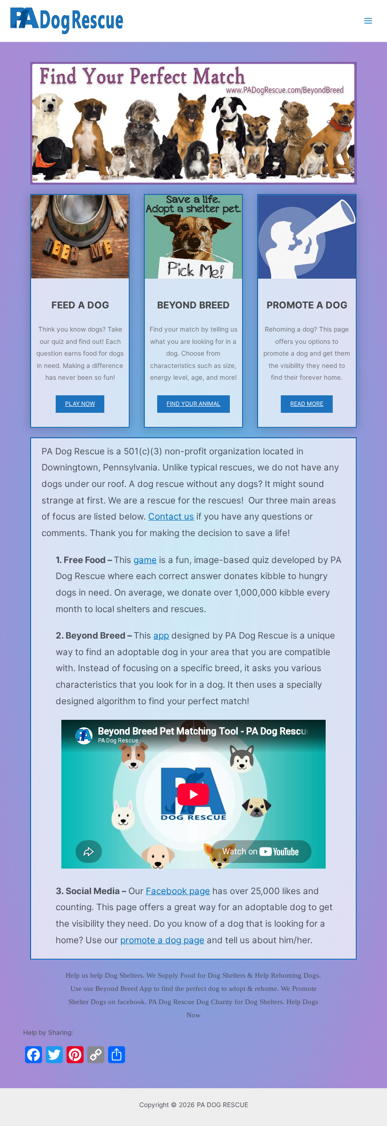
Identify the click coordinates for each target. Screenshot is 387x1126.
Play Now (80, 403)
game (145, 559)
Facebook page (178, 891)
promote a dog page (162, 940)
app (161, 635)
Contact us (171, 516)
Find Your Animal (193, 403)
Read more (306, 403)
